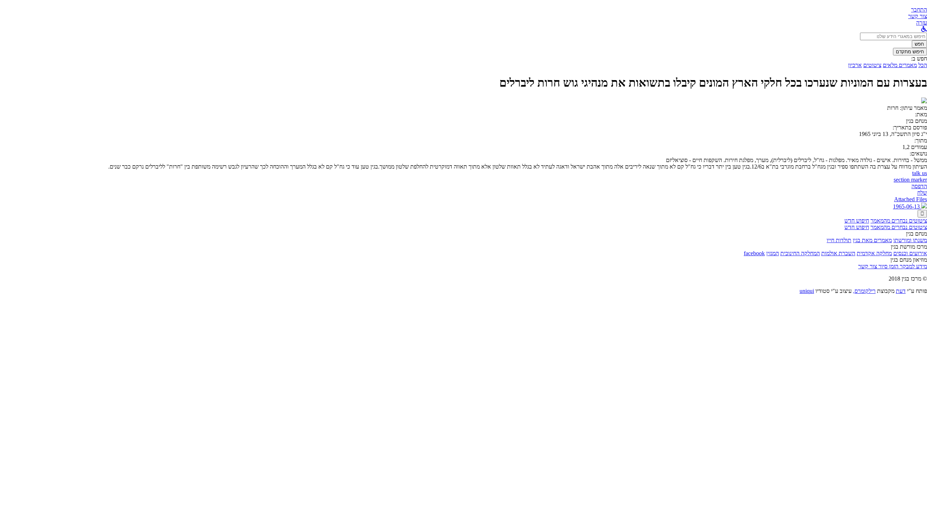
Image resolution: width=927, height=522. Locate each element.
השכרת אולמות (838, 253)
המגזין (772, 253)
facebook (754, 253)
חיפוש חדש (856, 221)
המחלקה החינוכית (800, 253)
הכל (922, 65)
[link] (917, 16)
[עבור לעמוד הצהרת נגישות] (924, 29)
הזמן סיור (887, 266)
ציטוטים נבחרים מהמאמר (899, 221)
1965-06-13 (907, 206)
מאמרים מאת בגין (872, 240)
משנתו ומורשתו (910, 240)
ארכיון (855, 65)
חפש (919, 44)
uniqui (807, 291)
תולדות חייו (839, 240)
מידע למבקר (912, 266)
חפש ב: (919, 58)
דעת (901, 291)
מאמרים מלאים (900, 65)
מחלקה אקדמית (874, 253)
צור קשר (867, 266)
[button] (919, 10)
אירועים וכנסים (910, 253)
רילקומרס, (864, 291)
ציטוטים (872, 65)
